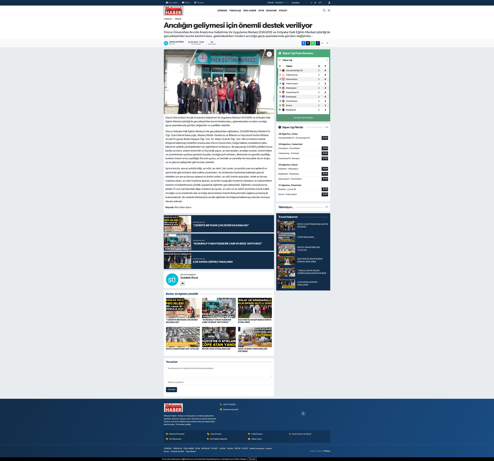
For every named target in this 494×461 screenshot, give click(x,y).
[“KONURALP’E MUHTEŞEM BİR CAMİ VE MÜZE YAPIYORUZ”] (219, 308)
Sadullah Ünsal (189, 277)
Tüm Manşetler (175, 439)
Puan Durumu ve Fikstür (301, 434)
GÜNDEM (222, 11)
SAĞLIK (222, 448)
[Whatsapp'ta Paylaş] (313, 43)
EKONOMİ (271, 11)
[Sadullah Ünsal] (172, 279)
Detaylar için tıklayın (303, 118)
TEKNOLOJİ (235, 11)
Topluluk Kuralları (177, 451)
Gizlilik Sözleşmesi (256, 448)
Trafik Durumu (257, 434)
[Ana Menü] (329, 10)
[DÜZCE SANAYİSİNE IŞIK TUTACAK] (183, 337)
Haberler (168, 19)
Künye (166, 451)
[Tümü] (327, 207)
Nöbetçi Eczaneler (177, 434)
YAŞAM (230, 448)
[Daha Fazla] (318, 43)
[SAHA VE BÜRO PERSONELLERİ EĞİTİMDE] (255, 337)
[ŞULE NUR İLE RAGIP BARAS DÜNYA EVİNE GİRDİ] (255, 308)
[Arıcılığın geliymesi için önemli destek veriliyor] (219, 81)
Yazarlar (200, 3)
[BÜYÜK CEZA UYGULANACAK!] (219, 337)
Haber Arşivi (256, 439)
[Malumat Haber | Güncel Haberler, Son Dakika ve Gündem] (173, 10)
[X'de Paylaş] (308, 43)
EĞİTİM (238, 448)
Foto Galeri (173, 3)
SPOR (261, 11)
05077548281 (229, 404)
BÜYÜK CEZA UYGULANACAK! (216, 349)
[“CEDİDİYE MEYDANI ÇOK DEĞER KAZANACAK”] (183, 308)
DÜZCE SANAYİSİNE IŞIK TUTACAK (182, 349)
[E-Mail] (182, 283)
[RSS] (303, 413)
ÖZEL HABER (249, 11)
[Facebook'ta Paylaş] (303, 43)
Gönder (171, 389)
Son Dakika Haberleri (218, 439)
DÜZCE (178, 19)
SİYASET (283, 11)
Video (187, 3)
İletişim (269, 448)
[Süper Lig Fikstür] (327, 127)
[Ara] (324, 10)
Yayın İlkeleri (191, 451)
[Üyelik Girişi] (328, 3)
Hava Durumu (216, 434)
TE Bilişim (326, 451)
